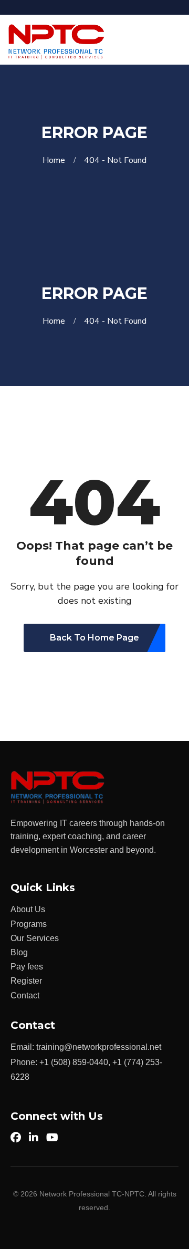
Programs (28, 924)
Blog (19, 952)
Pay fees (26, 966)
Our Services (34, 938)
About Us (27, 909)
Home (56, 160)
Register (26, 980)
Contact (24, 995)
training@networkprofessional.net (98, 1046)
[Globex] (56, 41)
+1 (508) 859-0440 (73, 1062)
